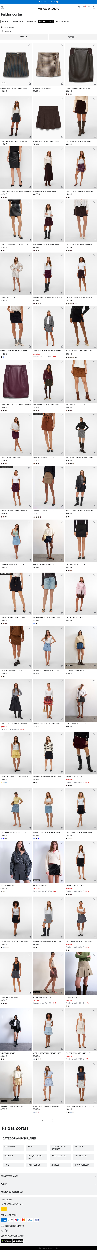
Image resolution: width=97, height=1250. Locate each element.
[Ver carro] (94, 7)
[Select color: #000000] (71, 94)
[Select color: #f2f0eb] (4, 782)
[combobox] (24, 37)
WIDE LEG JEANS (59, 1156)
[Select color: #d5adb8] (38, 1112)
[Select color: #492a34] (69, 94)
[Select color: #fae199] (2, 782)
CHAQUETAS (9, 1147)
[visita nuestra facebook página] (6, 1231)
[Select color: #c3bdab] (4, 891)
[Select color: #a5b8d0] (4, 947)
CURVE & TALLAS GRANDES (59, 1148)
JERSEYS (55, 1165)
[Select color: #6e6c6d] (2, 891)
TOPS (6, 1165)
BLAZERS (79, 1147)
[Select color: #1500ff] (4, 838)
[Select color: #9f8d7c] (38, 303)
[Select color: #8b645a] (67, 410)
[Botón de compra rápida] (29, 84)
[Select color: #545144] (69, 303)
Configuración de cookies (48, 1248)
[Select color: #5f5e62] (67, 950)
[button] (16, 64)
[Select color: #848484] (41, 303)
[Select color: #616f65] (6, 838)
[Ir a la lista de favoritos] (89, 8)
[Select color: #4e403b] (4, 1059)
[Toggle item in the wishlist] (29, 45)
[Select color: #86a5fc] (4, 357)
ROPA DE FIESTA (82, 1165)
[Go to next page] (53, 1120)
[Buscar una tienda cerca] (79, 8)
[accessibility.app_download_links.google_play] (6, 1243)
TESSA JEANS (81, 1156)
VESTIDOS (8, 1156)
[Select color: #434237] (38, 250)
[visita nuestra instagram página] (2, 1231)
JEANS (31, 1147)
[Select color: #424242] (67, 516)
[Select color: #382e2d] (67, 94)
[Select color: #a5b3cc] (34, 1112)
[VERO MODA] (48, 9)
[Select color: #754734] (34, 463)
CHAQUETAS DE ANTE (35, 1157)
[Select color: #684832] (2, 676)
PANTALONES (34, 1165)
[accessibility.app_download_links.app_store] (18, 1243)
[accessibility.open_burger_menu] (2, 8)
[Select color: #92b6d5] (6, 782)
